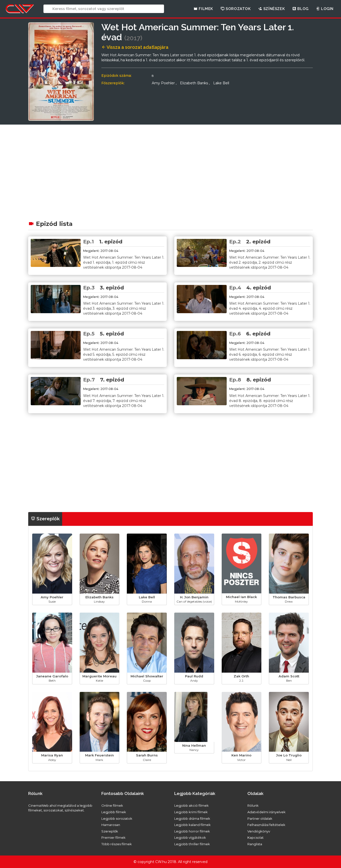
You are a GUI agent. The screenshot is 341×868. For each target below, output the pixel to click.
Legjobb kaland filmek (192, 825)
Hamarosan (110, 825)
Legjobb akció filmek (191, 805)
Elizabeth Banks (195, 83)
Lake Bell (221, 83)
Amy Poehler (164, 83)
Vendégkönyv (258, 831)
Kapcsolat (255, 837)
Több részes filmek (116, 844)
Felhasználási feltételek (266, 825)
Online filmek (112, 805)
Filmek (205, 9)
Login (327, 9)
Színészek (273, 9)
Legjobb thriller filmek (192, 844)
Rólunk (253, 805)
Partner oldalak (259, 818)
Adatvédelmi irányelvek (266, 812)
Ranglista (254, 844)
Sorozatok (238, 9)
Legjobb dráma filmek (192, 818)
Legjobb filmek (113, 812)
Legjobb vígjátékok (190, 837)
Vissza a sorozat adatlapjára (137, 47)
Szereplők (47, 519)
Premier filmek (113, 837)
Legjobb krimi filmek (191, 812)
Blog (302, 9)
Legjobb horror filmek (192, 831)
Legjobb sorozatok (116, 818)
